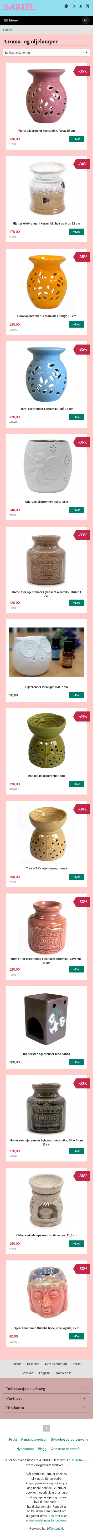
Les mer (55, 1516)
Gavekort (27, 1373)
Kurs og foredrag (56, 1364)
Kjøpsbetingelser (33, 1439)
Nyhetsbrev (25, 1449)
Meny (13, 20)
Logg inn (45, 1373)
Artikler (77, 1364)
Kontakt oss (63, 1373)
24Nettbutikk (55, 1528)
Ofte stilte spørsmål (65, 1449)
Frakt (13, 1439)
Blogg (42, 1449)
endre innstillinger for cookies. (46, 1520)
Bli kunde (33, 1364)
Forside (7, 29)
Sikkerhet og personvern (69, 1439)
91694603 (80, 1460)
